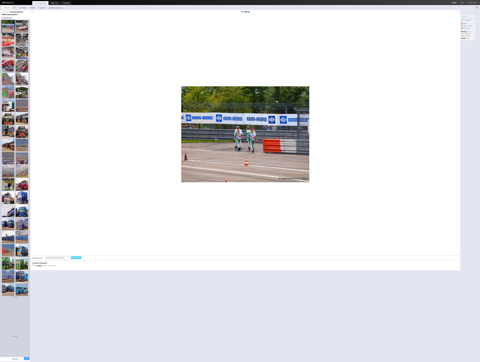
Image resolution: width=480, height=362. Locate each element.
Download (466, 28)
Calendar (22, 8)
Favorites (42, 8)
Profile (32, 8)
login (39, 265)
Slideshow (15, 359)
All (14, 8)
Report (465, 23)
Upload (66, 2)
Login (454, 2)
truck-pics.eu (465, 20)
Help (462, 2)
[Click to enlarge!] (245, 134)
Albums (7, 8)
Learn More (472, 2)
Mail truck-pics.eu (56, 8)
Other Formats (467, 26)
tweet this (76, 258)
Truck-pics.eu (40, 2)
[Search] (477, 7)
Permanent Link (37, 258)
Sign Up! (54, 2)
